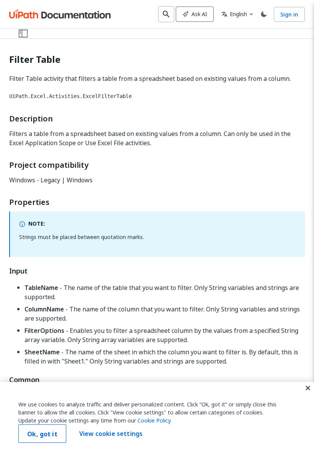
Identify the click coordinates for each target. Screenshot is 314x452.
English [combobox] (234, 14)
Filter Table (35, 60)
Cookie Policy (153, 420)
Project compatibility (48, 165)
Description (31, 118)
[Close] (308, 388)
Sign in (289, 14)
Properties (29, 202)
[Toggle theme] (263, 14)
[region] (157, 417)
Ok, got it (42, 434)
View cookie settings (110, 433)
